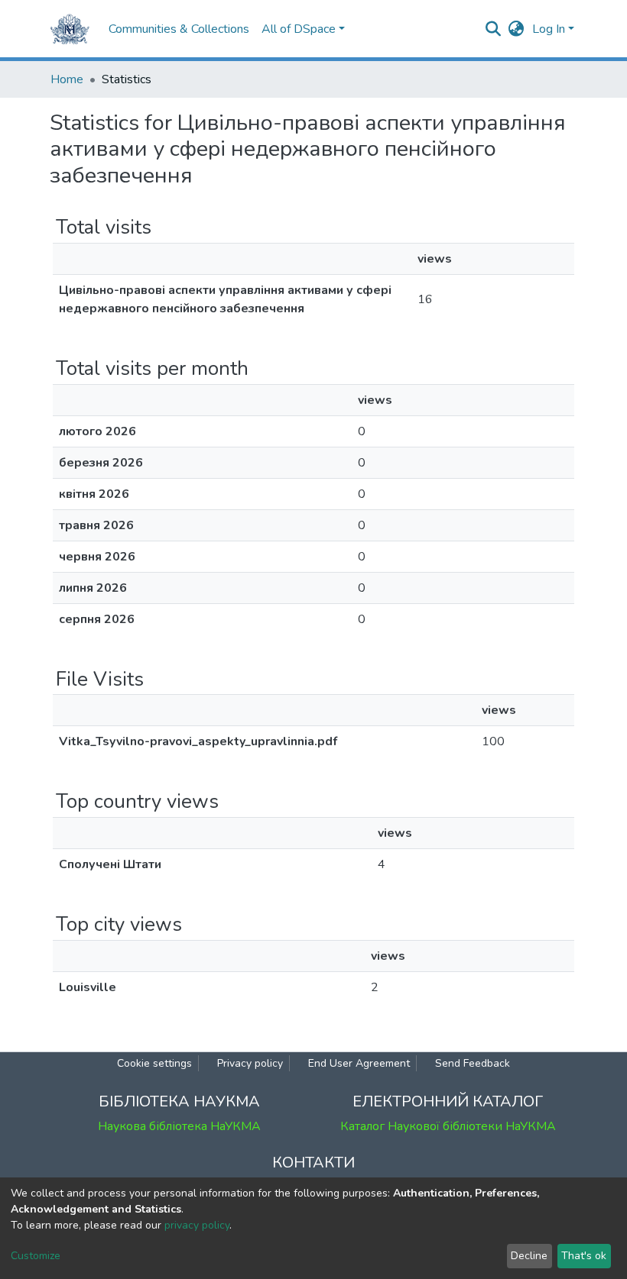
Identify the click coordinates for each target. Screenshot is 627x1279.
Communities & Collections (179, 29)
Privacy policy (250, 1063)
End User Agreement (359, 1063)
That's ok (583, 1255)
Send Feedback (472, 1063)
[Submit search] (493, 29)
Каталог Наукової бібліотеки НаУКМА (448, 1126)
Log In (548, 29)
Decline (529, 1255)
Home (66, 79)
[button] (516, 29)
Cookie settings (154, 1063)
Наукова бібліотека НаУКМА (179, 1126)
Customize (35, 1255)
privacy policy (196, 1225)
